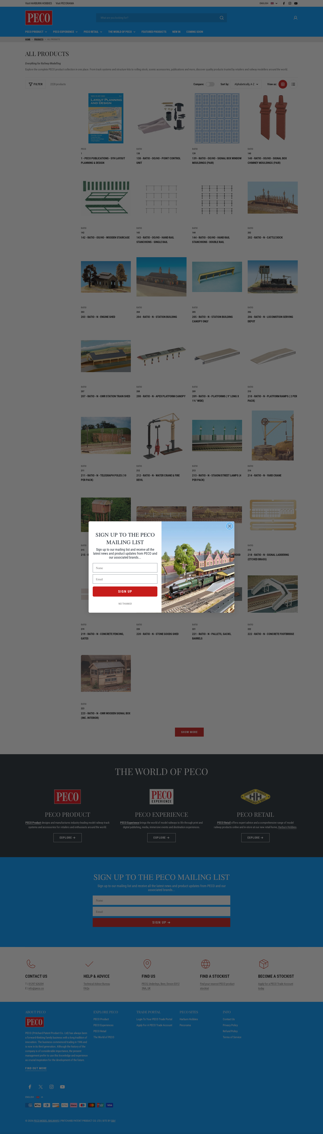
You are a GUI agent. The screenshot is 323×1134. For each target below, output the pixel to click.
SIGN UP (125, 591)
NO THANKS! (125, 603)
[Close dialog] (229, 526)
